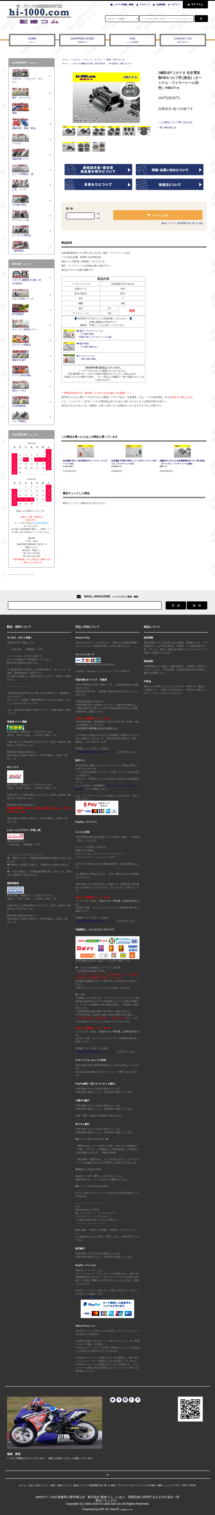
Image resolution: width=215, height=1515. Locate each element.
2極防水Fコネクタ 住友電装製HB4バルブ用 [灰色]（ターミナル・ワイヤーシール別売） (182, 462)
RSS (185, 1485)
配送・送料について (61, 1485)
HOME (32, 40)
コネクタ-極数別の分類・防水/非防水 (88, 63)
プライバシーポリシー (129, 1485)
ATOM (192, 1485)
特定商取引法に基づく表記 (190, 223)
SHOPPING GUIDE (82, 40)
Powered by (90, 1509)
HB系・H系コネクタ (115, 60)
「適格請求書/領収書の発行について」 (95, 752)
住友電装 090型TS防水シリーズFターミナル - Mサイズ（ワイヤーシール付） (134, 462)
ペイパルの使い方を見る (88, 1297)
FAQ (132, 40)
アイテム (197, 4)
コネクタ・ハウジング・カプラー (87, 60)
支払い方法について (38, 1485)
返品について (168, 223)
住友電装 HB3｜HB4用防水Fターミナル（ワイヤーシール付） (85, 462)
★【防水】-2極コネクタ (120, 63)
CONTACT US (183, 40)
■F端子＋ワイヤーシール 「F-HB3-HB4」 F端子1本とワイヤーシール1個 (94, 334)
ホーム (65, 60)
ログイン (175, 4)
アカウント (145, 4)
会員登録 (161, 4)
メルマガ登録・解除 (124, 4)
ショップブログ (172, 1485)
